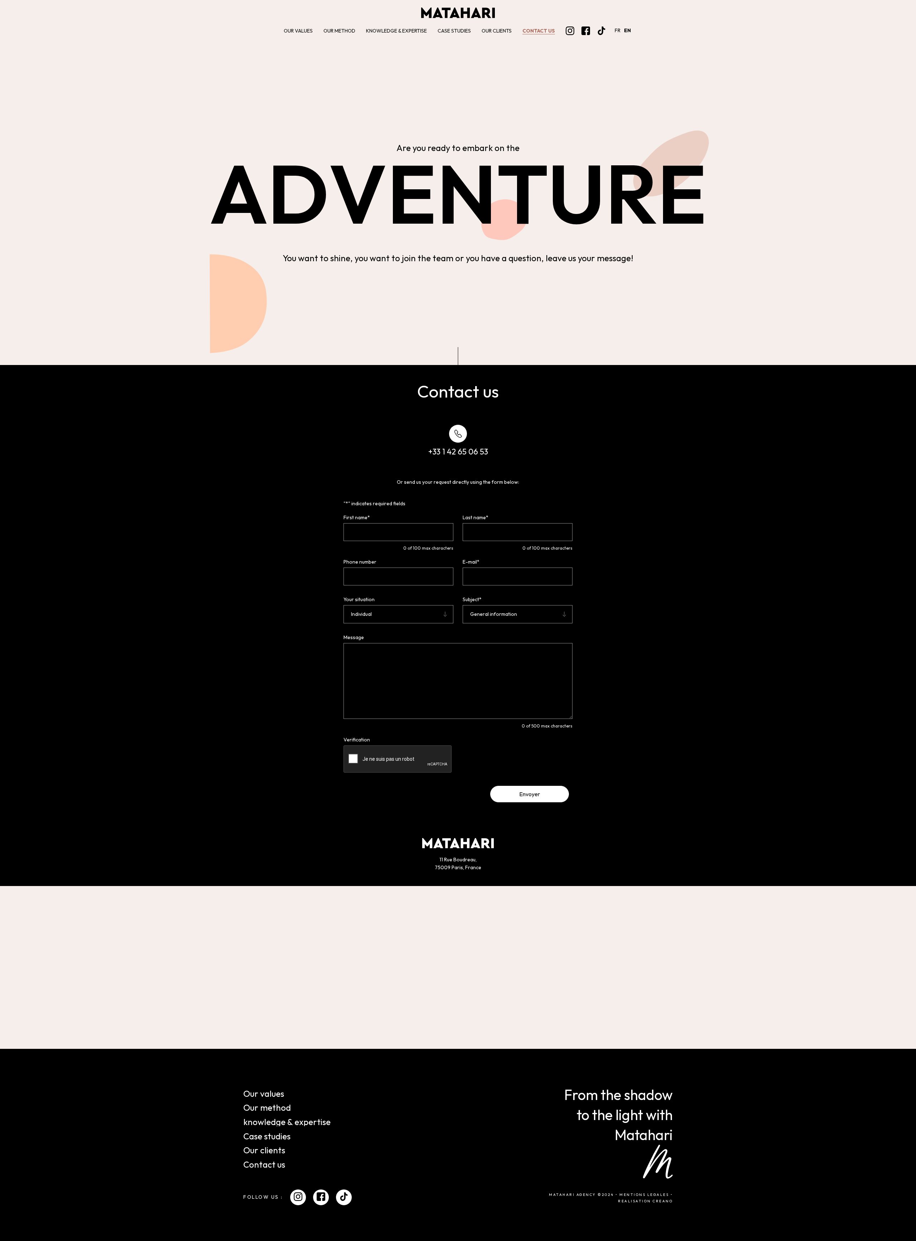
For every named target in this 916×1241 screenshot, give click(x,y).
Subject (472, 599)
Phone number (360, 562)
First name (357, 517)
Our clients (497, 31)
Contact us (538, 31)
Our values (298, 31)
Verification (357, 739)
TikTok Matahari (601, 30)
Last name (475, 517)
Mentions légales (644, 1195)
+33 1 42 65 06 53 (458, 452)
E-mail (471, 562)
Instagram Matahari (570, 30)
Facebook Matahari (585, 30)
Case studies (454, 31)
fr (617, 31)
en (627, 31)
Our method (339, 31)
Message (354, 637)
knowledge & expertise (396, 31)
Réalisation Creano (645, 1201)
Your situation (359, 599)
